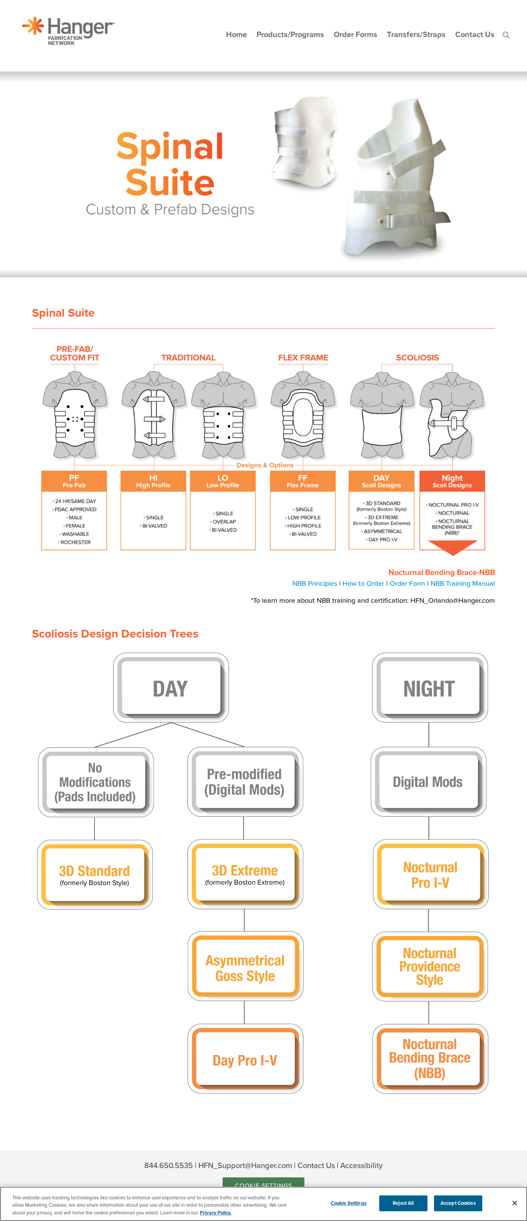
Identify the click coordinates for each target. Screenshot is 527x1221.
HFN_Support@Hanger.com (245, 1165)
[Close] (514, 1202)
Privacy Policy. (215, 1213)
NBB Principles (314, 583)
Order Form (407, 583)
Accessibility (361, 1165)
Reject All (403, 1203)
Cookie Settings (263, 1186)
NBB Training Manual (463, 583)
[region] (263, 1204)
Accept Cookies (458, 1203)
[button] (506, 34)
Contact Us (316, 1165)
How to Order (363, 583)
